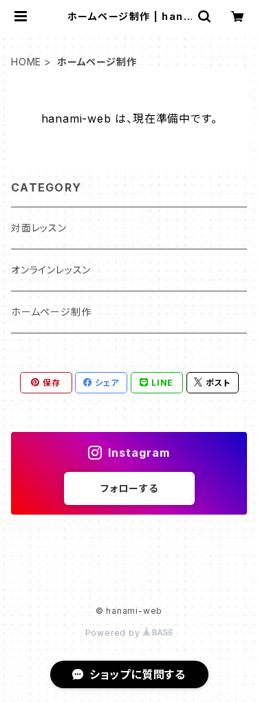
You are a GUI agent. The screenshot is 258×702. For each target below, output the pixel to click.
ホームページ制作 (51, 312)
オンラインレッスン (51, 270)
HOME (26, 62)
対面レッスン (39, 228)
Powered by (114, 633)
